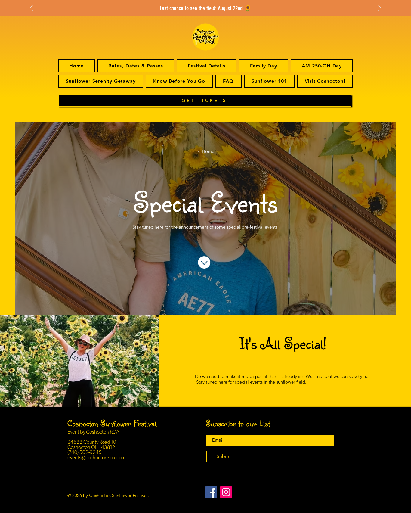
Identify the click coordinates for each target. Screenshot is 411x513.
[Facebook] (211, 492)
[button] (206, 65)
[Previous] (31, 8)
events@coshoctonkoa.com (96, 457)
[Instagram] (226, 492)
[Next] (379, 8)
